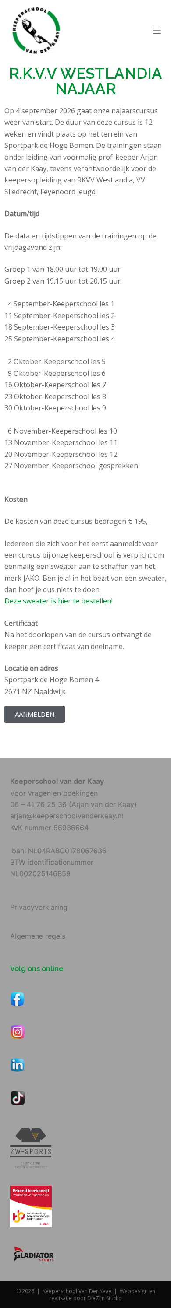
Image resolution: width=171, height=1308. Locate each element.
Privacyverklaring (39, 907)
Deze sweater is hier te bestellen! (58, 601)
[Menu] (157, 31)
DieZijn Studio (104, 1298)
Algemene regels (37, 936)
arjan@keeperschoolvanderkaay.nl (66, 815)
